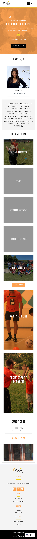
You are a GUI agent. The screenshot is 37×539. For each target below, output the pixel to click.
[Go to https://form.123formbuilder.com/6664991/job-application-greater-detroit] (18, 320)
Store (18, 525)
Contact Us (18, 500)
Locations (18, 510)
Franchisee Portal (18, 521)
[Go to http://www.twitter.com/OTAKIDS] (22, 489)
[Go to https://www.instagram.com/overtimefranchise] (14, 489)
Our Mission (18, 498)
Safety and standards (18, 501)
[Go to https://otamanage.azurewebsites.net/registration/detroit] (18, 383)
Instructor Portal (19, 522)
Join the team (18, 512)
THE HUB (18, 524)
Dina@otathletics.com (18, 93)
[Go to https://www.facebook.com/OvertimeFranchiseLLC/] (18, 489)
